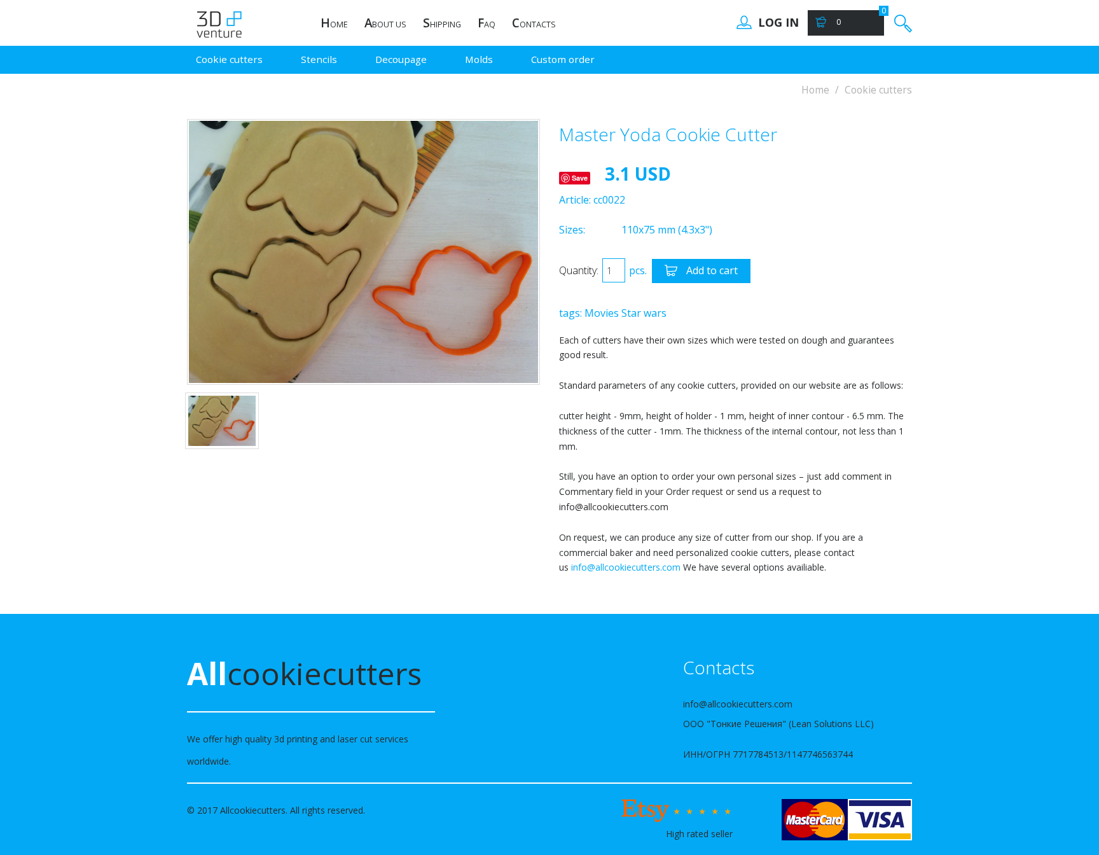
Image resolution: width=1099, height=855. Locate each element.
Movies (601, 313)
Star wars (644, 313)
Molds (479, 59)
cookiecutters (304, 673)
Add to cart (711, 270)
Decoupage (401, 59)
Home (815, 90)
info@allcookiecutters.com (626, 567)
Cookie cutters (229, 59)
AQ (486, 23)
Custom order (563, 59)
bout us (385, 23)
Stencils (319, 59)
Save (580, 178)
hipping (442, 23)
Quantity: (578, 270)
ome (334, 23)
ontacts (534, 23)
